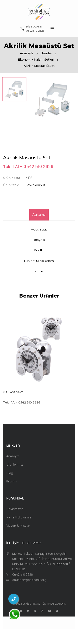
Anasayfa (26, 53)
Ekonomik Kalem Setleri (36, 59)
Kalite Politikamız (18, 517)
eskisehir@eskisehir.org (29, 580)
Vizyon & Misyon (18, 526)
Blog (9, 473)
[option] (14, 89)
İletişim (11, 481)
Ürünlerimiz (14, 464)
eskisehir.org (32, 603)
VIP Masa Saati (13, 392)
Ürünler (46, 53)
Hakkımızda (14, 509)
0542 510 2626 (22, 575)
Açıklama (39, 215)
